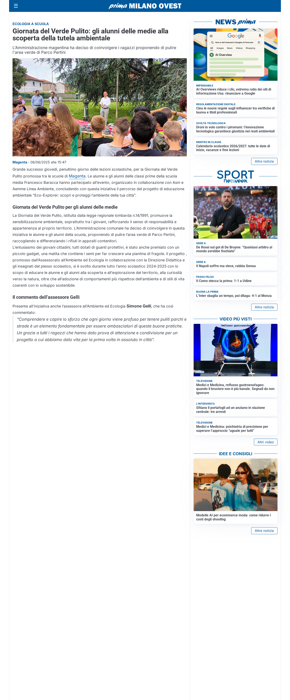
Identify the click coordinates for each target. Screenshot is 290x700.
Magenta (77, 176)
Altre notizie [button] (264, 161)
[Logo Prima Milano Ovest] (145, 6)
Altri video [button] (266, 442)
